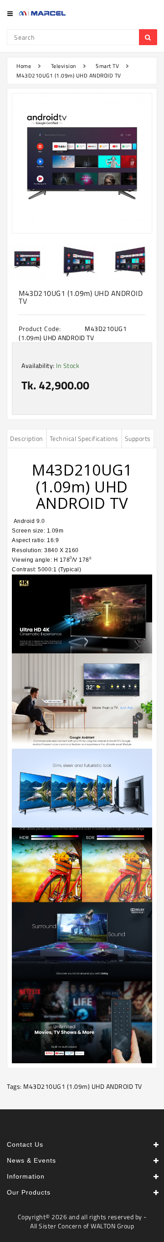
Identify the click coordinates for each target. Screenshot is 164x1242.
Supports (138, 438)
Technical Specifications (84, 438)
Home (23, 66)
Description (26, 438)
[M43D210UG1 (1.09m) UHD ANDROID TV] (82, 163)
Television (63, 66)
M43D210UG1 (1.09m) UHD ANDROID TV (68, 75)
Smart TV (107, 66)
